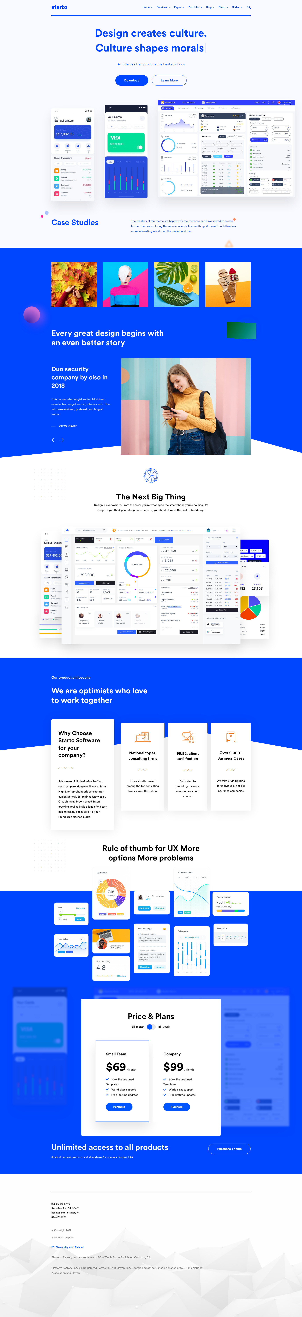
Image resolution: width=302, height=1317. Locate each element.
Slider (235, 7)
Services (162, 7)
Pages (177, 7)
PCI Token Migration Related (67, 1247)
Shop (222, 7)
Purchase (119, 1107)
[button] (131, 80)
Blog (209, 7)
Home (146, 7)
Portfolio (193, 7)
